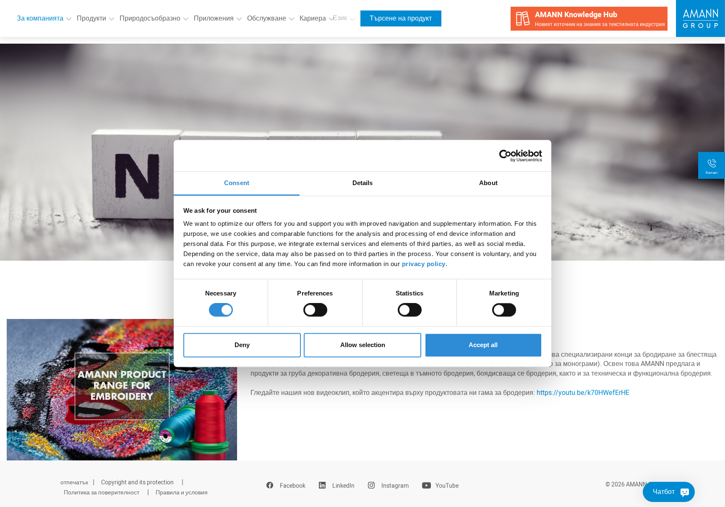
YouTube (447, 485)
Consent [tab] (236, 182)
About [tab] (488, 182)
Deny (242, 344)
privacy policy (424, 263)
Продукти (91, 18)
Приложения (214, 18)
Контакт (712, 172)
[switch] (315, 310)
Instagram (395, 485)
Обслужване (266, 18)
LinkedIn (343, 485)
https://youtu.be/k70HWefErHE (583, 393)
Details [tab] (362, 182)
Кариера (313, 18)
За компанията (40, 18)
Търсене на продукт (401, 18)
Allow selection (362, 344)
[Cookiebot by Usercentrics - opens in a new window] (505, 155)
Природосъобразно (150, 18)
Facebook (292, 485)
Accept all (483, 344)
